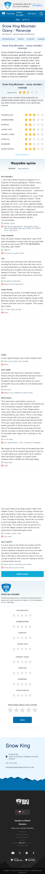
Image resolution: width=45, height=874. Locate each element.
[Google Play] (17, 859)
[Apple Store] (30, 859)
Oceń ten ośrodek (21, 154)
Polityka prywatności (22, 834)
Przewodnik (8, 39)
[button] (41, 13)
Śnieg (21, 39)
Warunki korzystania (22, 837)
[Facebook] (33, 853)
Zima (18, 19)
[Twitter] (19, 853)
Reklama (22, 824)
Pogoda (11, 13)
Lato (24, 19)
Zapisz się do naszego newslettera (22, 828)
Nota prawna (22, 832)
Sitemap (22, 840)
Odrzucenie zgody (22, 845)
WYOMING (6, 34)
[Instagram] (26, 853)
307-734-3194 (11, 763)
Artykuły (32, 13)
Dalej (22, 720)
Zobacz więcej (22, 574)
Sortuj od (11, 168)
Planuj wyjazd (20, 13)
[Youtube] (13, 853)
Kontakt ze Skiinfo (22, 820)
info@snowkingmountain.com (20, 767)
